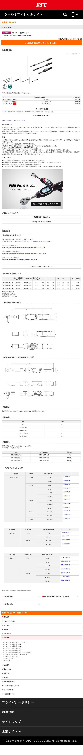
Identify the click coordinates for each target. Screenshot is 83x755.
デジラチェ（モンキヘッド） (13, 644)
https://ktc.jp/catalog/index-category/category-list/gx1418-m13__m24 (24, 253)
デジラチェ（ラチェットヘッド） (15, 642)
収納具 (6, 629)
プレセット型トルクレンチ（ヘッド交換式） (18, 652)
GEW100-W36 (66, 540)
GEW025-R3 (67, 488)
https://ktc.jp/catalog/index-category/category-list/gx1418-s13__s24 (23, 247)
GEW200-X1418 (65, 576)
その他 (6, 677)
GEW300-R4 (67, 507)
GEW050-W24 (66, 536)
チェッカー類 (8, 658)
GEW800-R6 (67, 515)
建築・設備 (7, 669)
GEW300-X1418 (65, 580)
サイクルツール (9, 690)
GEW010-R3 (67, 484)
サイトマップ (11, 721)
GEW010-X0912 (65, 557)
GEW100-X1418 (65, 572)
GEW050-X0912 (65, 565)
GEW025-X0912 (65, 561)
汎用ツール (7, 633)
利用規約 (8, 712)
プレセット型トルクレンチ (12, 650)
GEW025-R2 (67, 480)
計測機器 (6, 637)
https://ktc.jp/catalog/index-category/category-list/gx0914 (20, 259)
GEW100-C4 (67, 499)
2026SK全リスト (9, 694)
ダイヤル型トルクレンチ (12, 656)
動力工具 (6, 665)
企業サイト (10, 731)
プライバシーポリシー (18, 702)
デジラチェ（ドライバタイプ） (14, 648)
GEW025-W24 (66, 532)
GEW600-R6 (67, 511)
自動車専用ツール (9, 681)
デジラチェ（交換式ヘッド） (13, 646)
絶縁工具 (6, 673)
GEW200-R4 (67, 503)
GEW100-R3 (67, 495)
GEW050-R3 (67, 492)
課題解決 (6, 617)
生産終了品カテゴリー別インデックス (15, 613)
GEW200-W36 (66, 543)
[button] (74, 14)
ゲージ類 (7, 660)
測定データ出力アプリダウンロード (13, 120)
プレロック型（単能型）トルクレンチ (16, 654)
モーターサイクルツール (11, 686)
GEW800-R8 (67, 518)
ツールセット (8, 625)
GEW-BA (28, 411)
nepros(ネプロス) (9, 621)
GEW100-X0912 (65, 568)
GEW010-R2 (67, 476)
